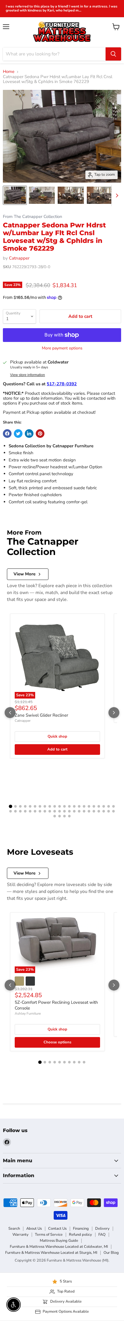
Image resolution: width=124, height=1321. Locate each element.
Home (8, 71)
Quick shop (57, 736)
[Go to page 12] (64, 806)
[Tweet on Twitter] (18, 433)
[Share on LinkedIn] (29, 433)
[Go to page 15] (79, 806)
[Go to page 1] (10, 806)
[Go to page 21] (108, 806)
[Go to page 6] (35, 806)
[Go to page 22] (113, 806)
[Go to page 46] (59, 816)
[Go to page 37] (79, 811)
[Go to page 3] (20, 806)
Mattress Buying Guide (59, 1240)
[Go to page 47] (64, 816)
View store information (27, 375)
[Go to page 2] (15, 806)
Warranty (20, 1234)
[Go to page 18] (94, 806)
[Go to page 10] (54, 806)
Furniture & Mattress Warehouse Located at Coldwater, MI (59, 1246)
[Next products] (113, 712)
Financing (81, 1228)
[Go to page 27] (30, 811)
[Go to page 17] (89, 806)
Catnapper (19, 258)
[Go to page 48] (69, 816)
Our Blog (111, 1252)
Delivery (102, 1228)
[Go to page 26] (25, 811)
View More (24, 574)
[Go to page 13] (69, 806)
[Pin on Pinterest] (40, 433)
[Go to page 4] (25, 806)
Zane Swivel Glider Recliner (41, 715)
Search (14, 1228)
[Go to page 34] (64, 811)
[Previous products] (10, 712)
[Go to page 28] (35, 811)
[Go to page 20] (103, 806)
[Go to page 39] (89, 811)
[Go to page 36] (74, 811)
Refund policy (80, 1234)
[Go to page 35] (69, 811)
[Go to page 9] (49, 806)
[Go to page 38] (84, 811)
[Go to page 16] (84, 806)
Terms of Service (49, 1234)
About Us (34, 1228)
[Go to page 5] (30, 806)
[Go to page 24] (15, 811)
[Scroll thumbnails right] (116, 195)
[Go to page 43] (108, 811)
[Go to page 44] (113, 811)
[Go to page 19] (98, 806)
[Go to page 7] (40, 806)
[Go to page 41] (98, 811)
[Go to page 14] (74, 806)
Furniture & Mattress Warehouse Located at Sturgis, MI (51, 1252)
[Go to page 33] (59, 811)
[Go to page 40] (94, 811)
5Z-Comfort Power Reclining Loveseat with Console (56, 1005)
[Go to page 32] (54, 811)
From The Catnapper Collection (32, 216)
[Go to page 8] (45, 806)
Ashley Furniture (28, 1013)
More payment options (62, 348)
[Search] (113, 54)
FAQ (102, 1234)
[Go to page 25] (20, 811)
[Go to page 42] (103, 811)
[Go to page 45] (54, 816)
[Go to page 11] (59, 806)
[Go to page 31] (49, 811)
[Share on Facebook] (7, 433)
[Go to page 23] (10, 811)
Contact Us (57, 1228)
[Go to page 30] (45, 811)
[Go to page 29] (40, 811)
